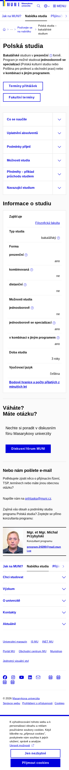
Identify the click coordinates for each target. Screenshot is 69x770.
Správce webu (11, 703)
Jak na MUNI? (11, 16)
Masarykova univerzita (26, 698)
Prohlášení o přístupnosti (37, 703)
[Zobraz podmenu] (60, 577)
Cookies (59, 703)
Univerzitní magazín (15, 641)
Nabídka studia (36, 16)
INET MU (47, 641)
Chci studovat (13, 577)
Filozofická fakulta (47, 223)
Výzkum (9, 589)
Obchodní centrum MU (32, 651)
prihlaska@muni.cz (38, 498)
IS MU (34, 641)
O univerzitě (11, 600)
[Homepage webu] (17, 4)
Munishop (56, 651)
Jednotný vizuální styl (16, 660)
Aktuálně (9, 624)
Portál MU (9, 651)
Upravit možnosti (20, 745)
